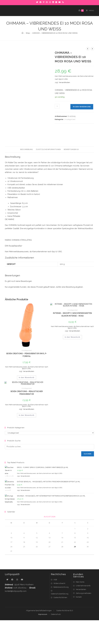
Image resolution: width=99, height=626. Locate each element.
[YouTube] (59, 2)
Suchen (87, 454)
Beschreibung (26, 149)
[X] (37, 2)
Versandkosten (64, 82)
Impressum (42, 614)
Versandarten (81, 589)
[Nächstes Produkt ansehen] (92, 49)
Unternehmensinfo (83, 586)
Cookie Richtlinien (60, 597)
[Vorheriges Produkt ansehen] (88, 49)
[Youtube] (22, 579)
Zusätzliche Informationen (48, 149)
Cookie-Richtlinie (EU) (64, 611)
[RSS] (62, 2)
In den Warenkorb (82, 107)
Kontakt (79, 597)
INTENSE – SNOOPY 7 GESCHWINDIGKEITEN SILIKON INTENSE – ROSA (72, 314)
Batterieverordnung (61, 587)
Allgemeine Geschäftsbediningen (39, 611)
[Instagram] (50, 2)
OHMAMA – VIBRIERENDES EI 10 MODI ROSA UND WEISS (54, 33)
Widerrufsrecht (59, 583)
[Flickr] (56, 2)
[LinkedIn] (53, 2)
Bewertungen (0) (71, 149)
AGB (55, 580)
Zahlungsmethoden (83, 593)
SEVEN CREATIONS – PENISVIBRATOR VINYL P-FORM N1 (26, 355)
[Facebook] (40, 2)
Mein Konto (80, 582)
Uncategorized (69, 119)
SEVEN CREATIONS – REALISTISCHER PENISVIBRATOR (26, 392)
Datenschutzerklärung (59, 594)
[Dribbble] (46, 2)
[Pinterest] (43, 2)
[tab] (26, 149)
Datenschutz (56, 614)
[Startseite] (22, 33)
